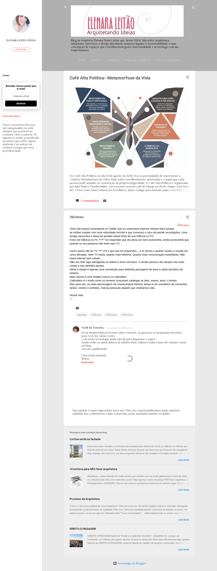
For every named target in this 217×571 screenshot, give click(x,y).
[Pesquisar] (193, 8)
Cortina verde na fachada (85, 439)
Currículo (113, 60)
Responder (87, 362)
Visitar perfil (21, 49)
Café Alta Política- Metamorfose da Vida (110, 77)
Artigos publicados (168, 60)
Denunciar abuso (11, 116)
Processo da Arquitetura (85, 498)
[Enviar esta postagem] (104, 201)
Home (82, 60)
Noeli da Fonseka (93, 327)
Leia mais (183, 460)
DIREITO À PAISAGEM (83, 528)
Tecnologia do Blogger (131, 563)
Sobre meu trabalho (137, 60)
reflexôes (111, 314)
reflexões (127, 314)
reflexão (96, 314)
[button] (187, 77)
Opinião (82, 314)
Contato (95, 60)
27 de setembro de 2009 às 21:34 (119, 328)
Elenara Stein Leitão (21, 40)
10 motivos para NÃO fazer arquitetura (93, 469)
